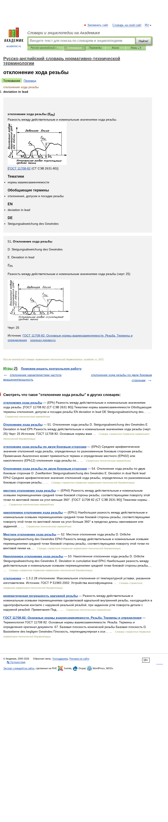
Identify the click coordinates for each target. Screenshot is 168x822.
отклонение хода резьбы (22, 402)
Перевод (30, 80)
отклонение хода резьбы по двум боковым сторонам (44, 446)
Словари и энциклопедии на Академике (63, 33)
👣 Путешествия (16, 662)
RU (147, 25)
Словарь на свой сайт (127, 25)
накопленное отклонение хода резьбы (33, 512)
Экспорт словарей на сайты (18, 668)
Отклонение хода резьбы (23, 424)
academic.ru (13, 46)
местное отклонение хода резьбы (29, 490)
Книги (115, 47)
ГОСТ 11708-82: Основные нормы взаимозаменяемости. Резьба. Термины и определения (72, 617)
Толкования (74, 47)
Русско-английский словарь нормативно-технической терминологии (45, 47)
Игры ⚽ (136, 47)
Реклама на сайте (79, 658)
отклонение (12, 578)
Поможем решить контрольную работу (51, 368)
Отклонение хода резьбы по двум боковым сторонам (45, 468)
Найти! (143, 41)
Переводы (95, 47)
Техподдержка (60, 658)
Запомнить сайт (98, 25)
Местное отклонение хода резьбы (29, 534)
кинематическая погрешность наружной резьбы (40, 595)
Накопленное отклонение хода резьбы (33, 556)
